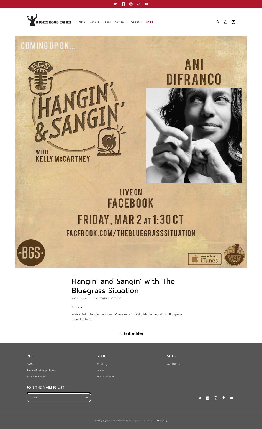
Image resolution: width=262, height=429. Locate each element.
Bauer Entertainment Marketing (152, 421)
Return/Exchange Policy (41, 370)
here (88, 319)
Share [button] (79, 307)
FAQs (30, 364)
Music (100, 370)
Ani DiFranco (175, 364)
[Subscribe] (87, 397)
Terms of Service (37, 377)
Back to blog (133, 334)
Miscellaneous (105, 377)
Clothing (102, 364)
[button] (121, 22)
